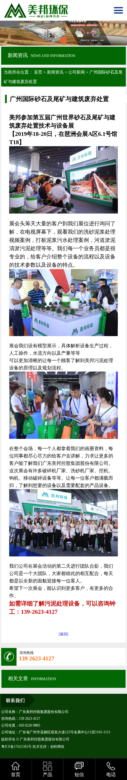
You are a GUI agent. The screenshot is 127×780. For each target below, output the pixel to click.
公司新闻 (76, 72)
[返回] (63, 634)
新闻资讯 (55, 72)
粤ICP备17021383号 (16, 747)
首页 (38, 72)
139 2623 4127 (36, 658)
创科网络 (57, 747)
